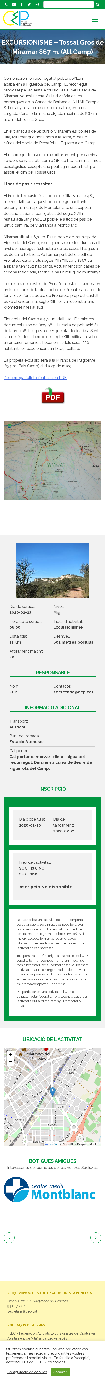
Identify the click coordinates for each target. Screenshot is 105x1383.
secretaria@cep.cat (22, 1311)
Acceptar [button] (60, 1372)
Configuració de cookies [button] (27, 1372)
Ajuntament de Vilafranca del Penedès (37, 1338)
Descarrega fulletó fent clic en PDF (35, 377)
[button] (53, 1092)
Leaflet (53, 1144)
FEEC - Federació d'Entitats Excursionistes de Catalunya (51, 1333)
